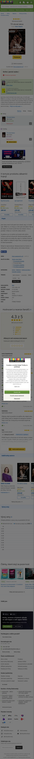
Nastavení (17, 398)
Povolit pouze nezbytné (17, 395)
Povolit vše (17, 392)
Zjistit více (16, 386)
